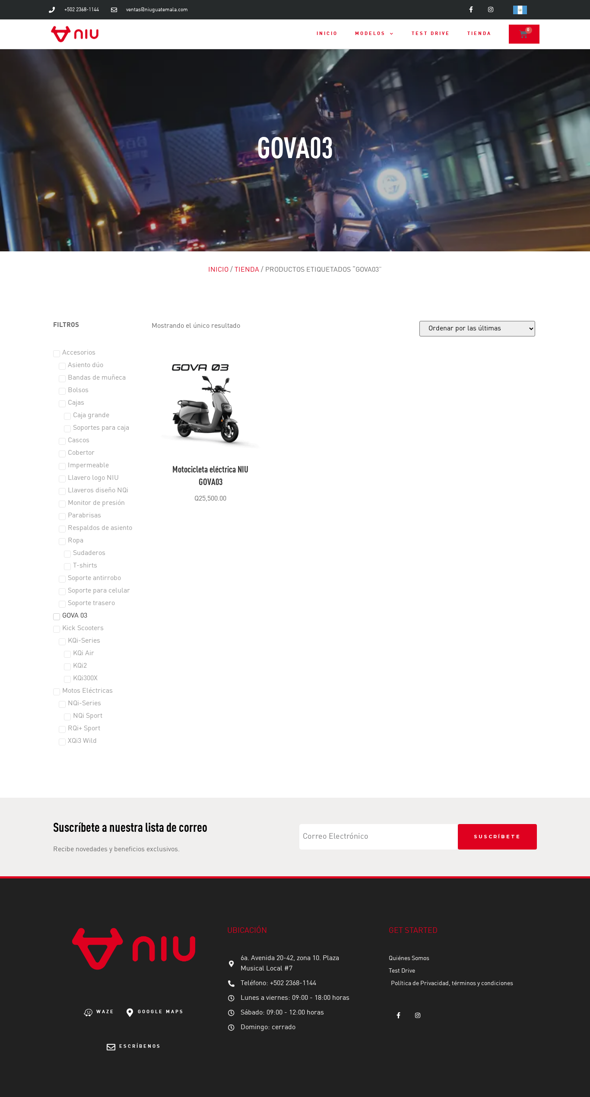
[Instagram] (490, 9)
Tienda (479, 34)
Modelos (370, 34)
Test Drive (431, 34)
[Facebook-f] (471, 9)
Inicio (327, 34)
